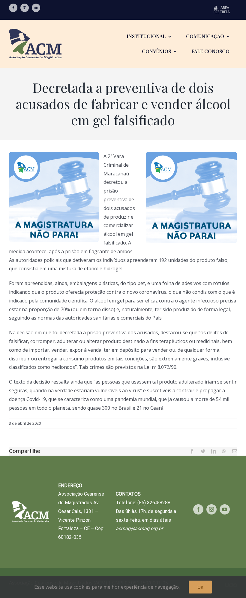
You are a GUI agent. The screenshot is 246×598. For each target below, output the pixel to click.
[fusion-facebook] (13, 8)
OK (200, 587)
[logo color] (35, 31)
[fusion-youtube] (36, 8)
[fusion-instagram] (24, 8)
